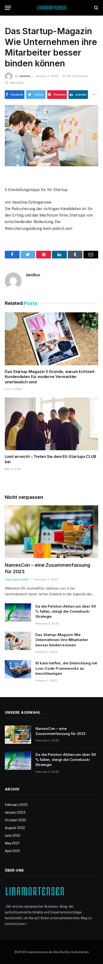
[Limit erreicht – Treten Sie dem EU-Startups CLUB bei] (51, 424)
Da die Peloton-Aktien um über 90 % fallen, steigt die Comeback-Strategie (65, 611)
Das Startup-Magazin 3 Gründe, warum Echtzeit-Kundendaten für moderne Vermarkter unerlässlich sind (50, 377)
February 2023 (16, 805)
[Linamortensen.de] (52, 7)
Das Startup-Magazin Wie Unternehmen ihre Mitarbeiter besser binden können (61, 639)
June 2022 (12, 835)
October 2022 (15, 820)
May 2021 (12, 843)
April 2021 (12, 851)
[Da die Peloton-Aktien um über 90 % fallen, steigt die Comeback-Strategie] (18, 612)
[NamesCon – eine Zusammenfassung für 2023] (51, 531)
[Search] (95, 7)
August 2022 (15, 828)
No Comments (77, 76)
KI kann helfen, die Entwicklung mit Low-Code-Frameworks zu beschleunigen (66, 668)
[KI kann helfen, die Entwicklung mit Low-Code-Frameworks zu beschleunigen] (18, 669)
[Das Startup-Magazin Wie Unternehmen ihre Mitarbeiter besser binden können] (51, 135)
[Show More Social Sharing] (94, 94)
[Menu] (8, 7)
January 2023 (15, 812)
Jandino (25, 76)
